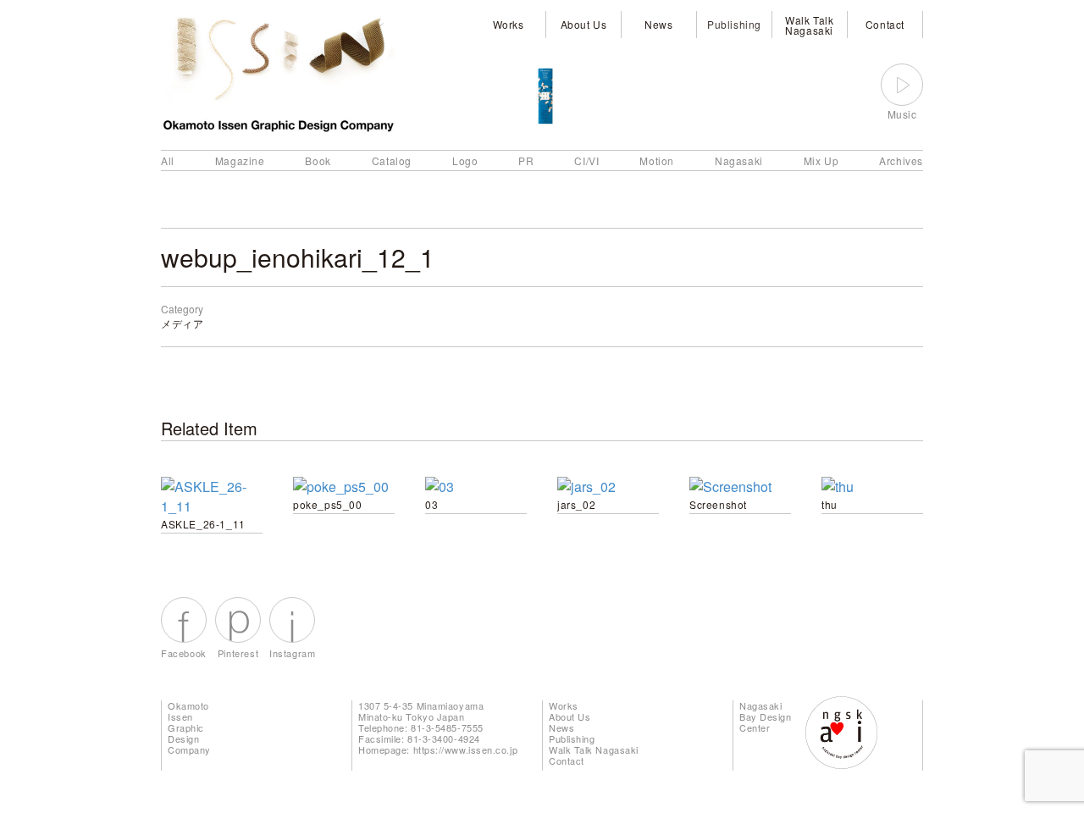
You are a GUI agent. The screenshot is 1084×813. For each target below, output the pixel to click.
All (167, 160)
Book (317, 160)
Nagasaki (739, 160)
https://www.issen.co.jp (465, 749)
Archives (901, 160)
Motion (656, 160)
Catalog (392, 160)
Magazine (240, 160)
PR (526, 160)
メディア (182, 323)
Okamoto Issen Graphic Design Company (189, 727)
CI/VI (586, 160)
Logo (465, 160)
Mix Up (821, 160)
